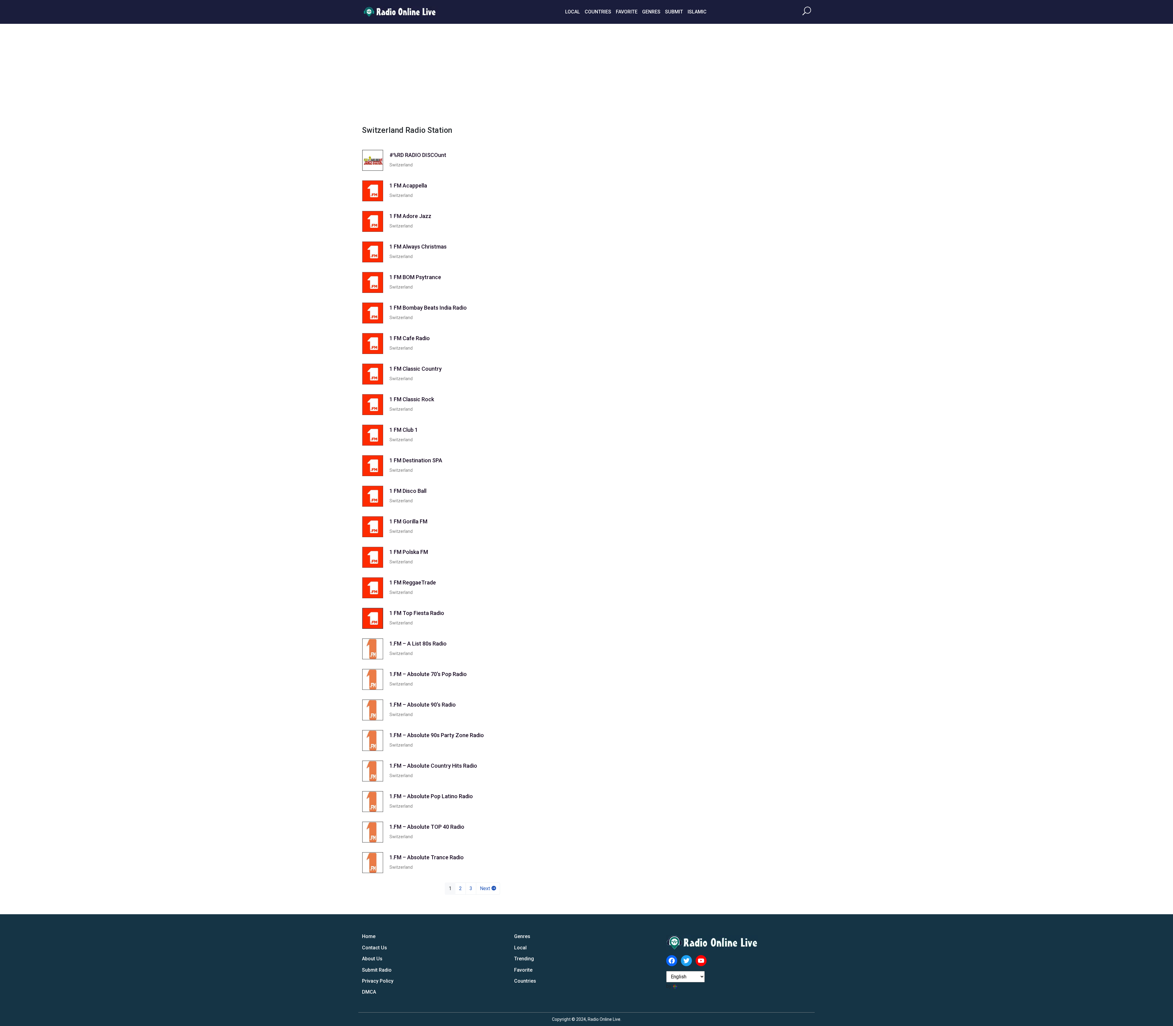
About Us (372, 959)
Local (572, 12)
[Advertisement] (586, 74)
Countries (598, 12)
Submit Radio (377, 970)
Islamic (697, 12)
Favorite (627, 12)
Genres (651, 12)
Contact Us (374, 948)
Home (368, 936)
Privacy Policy (377, 981)
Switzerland (401, 164)
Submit (674, 12)
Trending (524, 959)
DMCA (369, 992)
